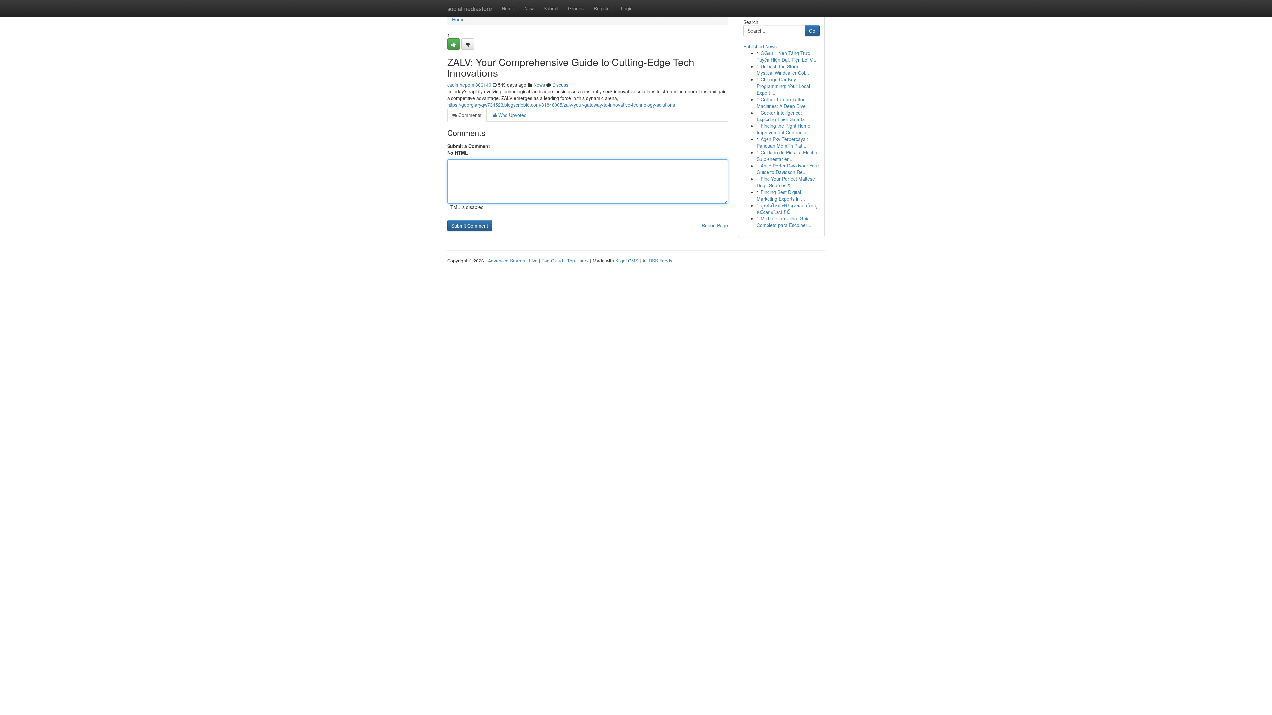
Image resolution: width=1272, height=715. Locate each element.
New (529, 8)
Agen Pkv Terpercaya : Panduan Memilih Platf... (782, 142)
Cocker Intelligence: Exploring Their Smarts (781, 115)
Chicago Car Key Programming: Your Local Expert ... (783, 86)
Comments (469, 115)
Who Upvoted (512, 115)
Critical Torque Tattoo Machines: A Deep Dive (781, 102)
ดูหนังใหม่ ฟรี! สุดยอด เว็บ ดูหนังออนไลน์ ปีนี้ (787, 208)
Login (627, 8)
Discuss (560, 84)
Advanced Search (506, 260)
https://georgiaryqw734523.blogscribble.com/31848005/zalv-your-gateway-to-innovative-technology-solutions (561, 104)
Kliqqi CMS (626, 260)
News (539, 84)
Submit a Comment (468, 146)
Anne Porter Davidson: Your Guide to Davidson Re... (788, 168)
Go (812, 30)
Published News (760, 46)
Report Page (715, 225)
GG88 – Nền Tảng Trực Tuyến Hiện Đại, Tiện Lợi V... (786, 56)
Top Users (578, 260)
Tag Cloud (552, 260)
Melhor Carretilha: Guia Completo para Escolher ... (785, 221)
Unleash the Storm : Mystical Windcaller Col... (783, 69)
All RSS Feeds (657, 260)
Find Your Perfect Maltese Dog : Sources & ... (786, 182)
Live (533, 260)
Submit (551, 8)
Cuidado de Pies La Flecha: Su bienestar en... (788, 155)
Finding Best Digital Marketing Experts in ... (781, 195)
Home (508, 8)
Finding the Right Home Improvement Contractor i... (785, 129)
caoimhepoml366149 (469, 84)
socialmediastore (469, 8)
